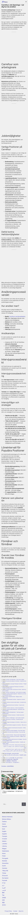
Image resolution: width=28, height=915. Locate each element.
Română (4, 861)
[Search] (24, 804)
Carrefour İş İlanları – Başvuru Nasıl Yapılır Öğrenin (16, 734)
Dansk (4, 824)
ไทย (3, 895)
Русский (4, 880)
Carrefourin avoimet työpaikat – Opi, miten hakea (15, 730)
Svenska (3, 766)
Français (4, 836)
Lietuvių (4, 846)
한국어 (4, 905)
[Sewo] (4, 1)
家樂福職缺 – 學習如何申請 (11, 760)
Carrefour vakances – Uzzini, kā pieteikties (15, 707)
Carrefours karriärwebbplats (17, 316)
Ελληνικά (5, 875)
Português (5, 858)
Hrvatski (4, 838)
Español (4, 834)
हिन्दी (3, 892)
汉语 (3, 900)
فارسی (4, 890)
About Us (21, 911)
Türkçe (4, 873)
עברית (3, 883)
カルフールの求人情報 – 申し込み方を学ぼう (14, 757)
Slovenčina (5, 863)
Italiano (4, 841)
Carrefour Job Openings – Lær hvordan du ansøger (16, 692)
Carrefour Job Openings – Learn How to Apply (15, 679)
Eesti (3, 829)
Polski (4, 856)
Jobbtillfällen (10, 766)
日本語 (4, 897)
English (4, 831)
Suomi (4, 865)
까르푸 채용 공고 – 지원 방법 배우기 (12, 762)
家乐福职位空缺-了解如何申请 (12, 759)
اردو (3, 885)
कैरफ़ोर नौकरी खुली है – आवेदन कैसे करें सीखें (12, 753)
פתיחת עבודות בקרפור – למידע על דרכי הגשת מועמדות (13, 744)
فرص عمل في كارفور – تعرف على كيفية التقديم (14, 749)
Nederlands (5, 851)
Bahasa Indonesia (7, 816)
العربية (3, 888)
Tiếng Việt (5, 870)
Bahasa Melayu (6, 819)
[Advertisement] (14, 46)
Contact (15, 911)
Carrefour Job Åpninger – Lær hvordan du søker (14, 717)
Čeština (4, 821)
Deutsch (4, 826)
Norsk (4, 853)
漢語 (3, 902)
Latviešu (4, 843)
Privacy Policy (8, 911)
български (5, 878)
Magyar (4, 848)
